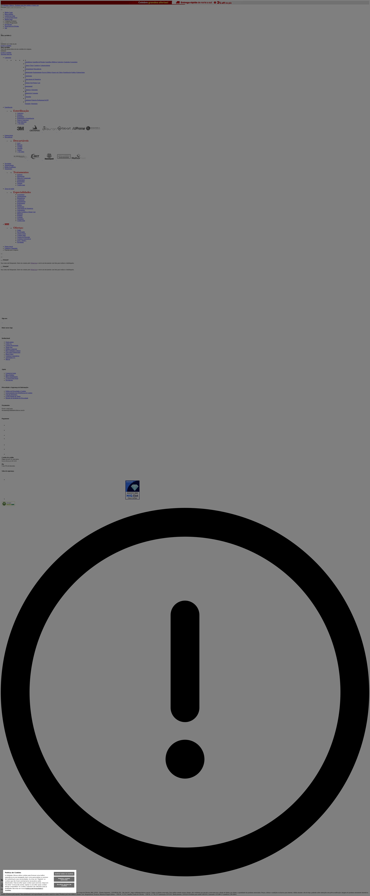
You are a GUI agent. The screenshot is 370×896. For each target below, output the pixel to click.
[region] (39, 881)
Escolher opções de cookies (64, 885)
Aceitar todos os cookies (64, 874)
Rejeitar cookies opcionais (64, 879)
